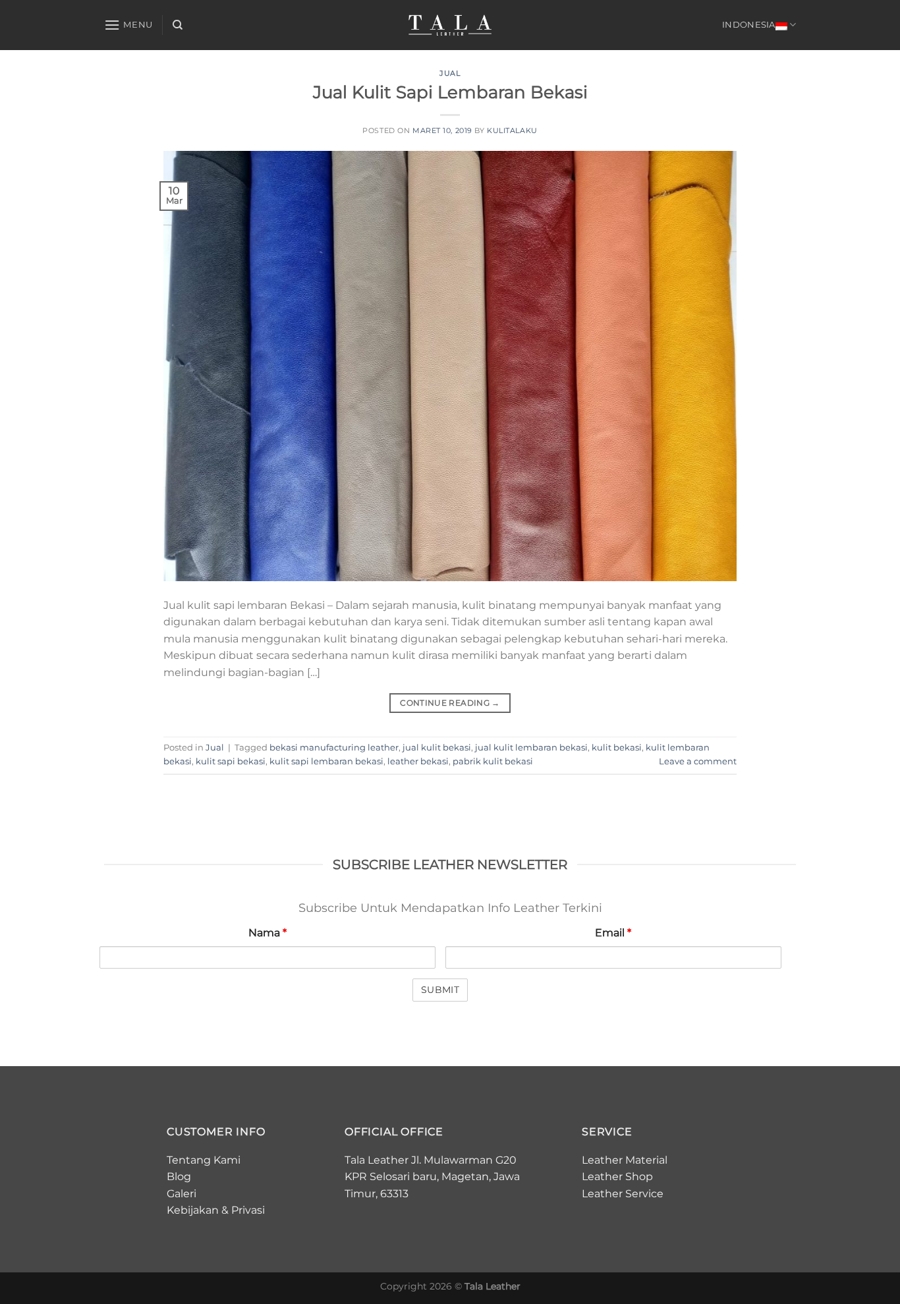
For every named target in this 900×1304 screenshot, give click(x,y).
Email (613, 932)
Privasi (248, 1210)
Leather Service (622, 1193)
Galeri (181, 1193)
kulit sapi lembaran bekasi (326, 761)
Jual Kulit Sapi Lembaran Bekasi (450, 92)
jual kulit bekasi (437, 747)
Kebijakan (193, 1210)
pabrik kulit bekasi (493, 761)
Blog (179, 1176)
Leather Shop (617, 1176)
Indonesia (748, 25)
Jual (449, 73)
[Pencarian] (178, 25)
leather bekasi (418, 761)
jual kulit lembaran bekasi (531, 747)
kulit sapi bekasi (231, 761)
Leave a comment (698, 761)
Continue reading (450, 703)
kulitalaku (512, 130)
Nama (267, 932)
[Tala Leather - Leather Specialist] (450, 25)
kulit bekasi (617, 747)
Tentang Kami (203, 1160)
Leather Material (624, 1160)
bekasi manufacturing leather (334, 747)
